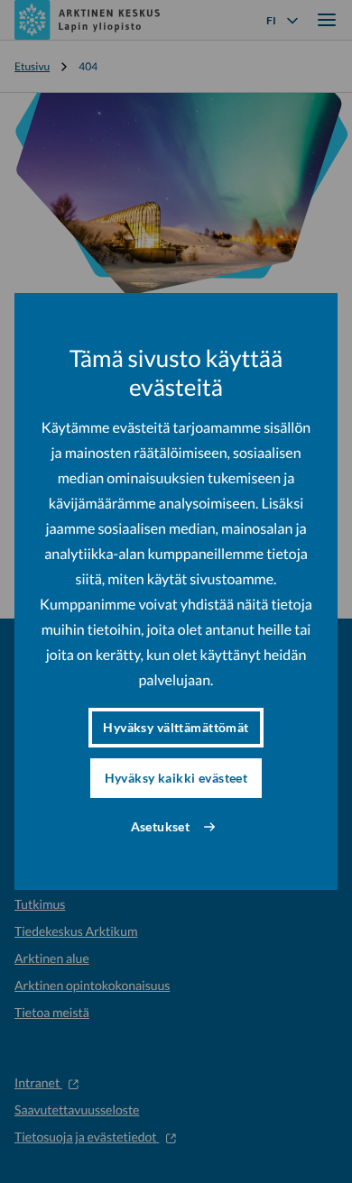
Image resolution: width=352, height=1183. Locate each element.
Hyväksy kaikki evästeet (176, 777)
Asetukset (160, 826)
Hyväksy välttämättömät (175, 727)
